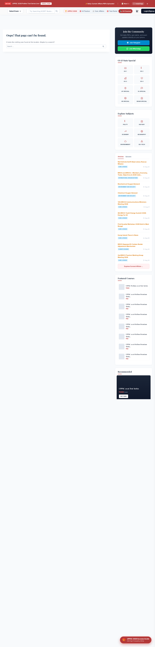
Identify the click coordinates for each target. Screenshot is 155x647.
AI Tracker (85, 11)
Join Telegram (135, 43)
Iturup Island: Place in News (128, 235)
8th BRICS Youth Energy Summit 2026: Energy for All (132, 214)
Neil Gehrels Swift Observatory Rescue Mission (132, 163)
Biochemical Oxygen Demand (129, 184)
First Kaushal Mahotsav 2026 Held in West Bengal (133, 225)
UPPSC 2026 (71, 11)
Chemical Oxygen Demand (128, 193)
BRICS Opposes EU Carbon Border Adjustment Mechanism (130, 245)
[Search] (57, 11)
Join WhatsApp (135, 49)
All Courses (125, 11)
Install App (139, 4)
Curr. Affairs (98, 11)
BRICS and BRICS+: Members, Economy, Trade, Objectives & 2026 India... (133, 174)
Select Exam (14, 11)
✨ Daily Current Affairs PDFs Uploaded (93, 4)
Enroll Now (46, 3)
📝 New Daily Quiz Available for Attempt (130, 4)
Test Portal (112, 11)
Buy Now (124, 396)
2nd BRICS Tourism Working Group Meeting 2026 (130, 256)
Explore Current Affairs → (133, 266)
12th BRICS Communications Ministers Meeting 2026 (132, 203)
